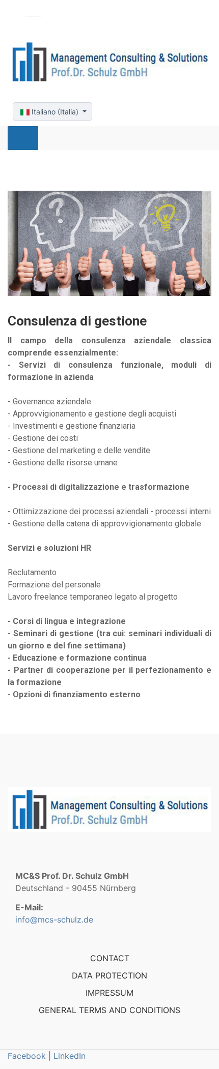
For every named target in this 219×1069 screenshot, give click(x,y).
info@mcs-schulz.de (54, 919)
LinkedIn (69, 1056)
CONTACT (109, 958)
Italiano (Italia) (55, 111)
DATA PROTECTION (109, 975)
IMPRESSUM (109, 993)
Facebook (27, 1056)
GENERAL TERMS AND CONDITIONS (109, 1010)
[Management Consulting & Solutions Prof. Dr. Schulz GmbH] (109, 62)
